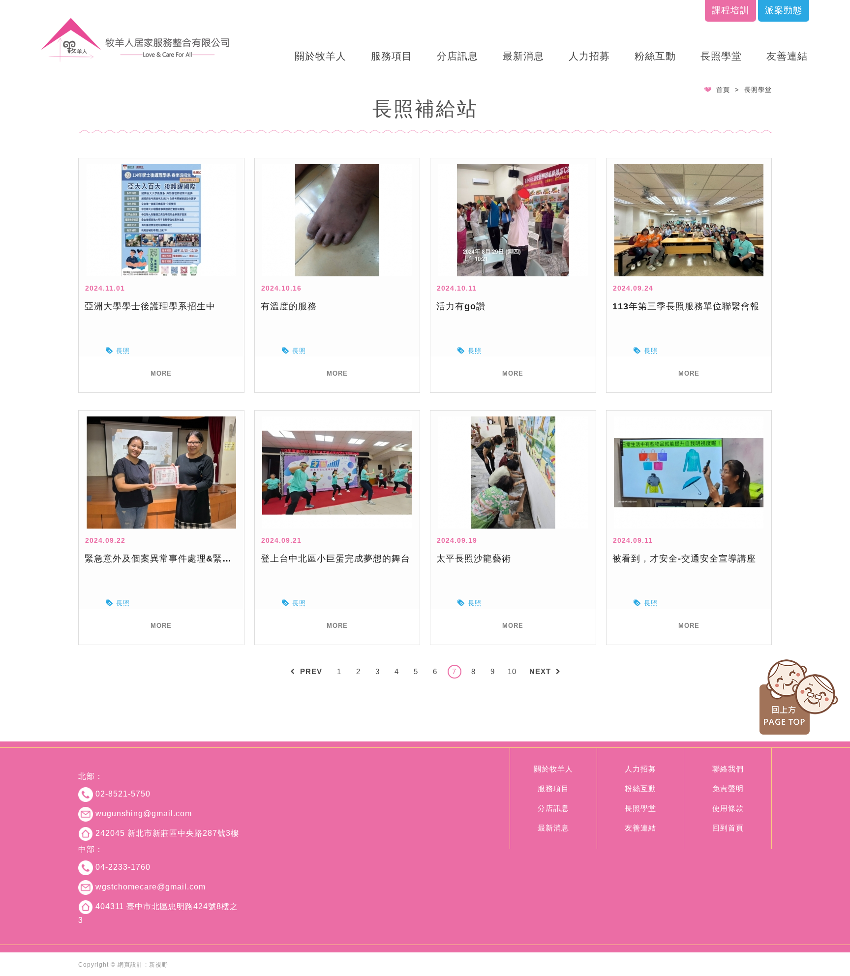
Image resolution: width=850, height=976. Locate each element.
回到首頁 (728, 828)
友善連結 (787, 56)
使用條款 (728, 808)
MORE (161, 373)
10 (512, 671)
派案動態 (783, 10)
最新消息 (523, 56)
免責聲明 (728, 788)
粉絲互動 (655, 56)
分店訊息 (457, 56)
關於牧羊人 (320, 56)
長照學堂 (721, 56)
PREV (311, 671)
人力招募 (589, 56)
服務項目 (391, 56)
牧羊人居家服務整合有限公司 (135, 40)
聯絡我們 (728, 769)
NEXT (540, 671)
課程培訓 (730, 10)
